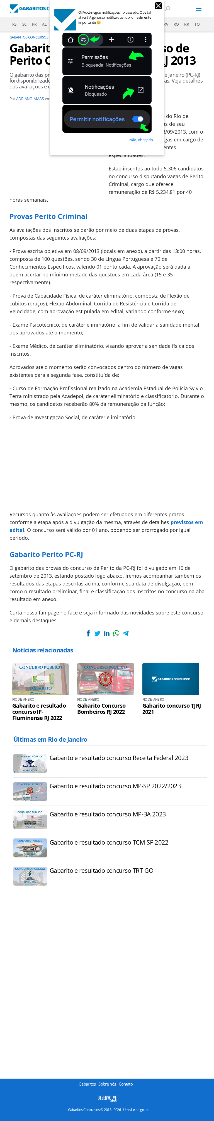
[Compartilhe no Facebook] (88, 633)
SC (24, 24)
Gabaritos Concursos (28, 37)
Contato (126, 1084)
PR (34, 24)
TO (197, 24)
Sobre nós (107, 1084)
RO (176, 24)
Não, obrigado (141, 139)
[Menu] (198, 8)
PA (166, 24)
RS (14, 24)
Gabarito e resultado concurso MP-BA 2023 (108, 814)
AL (44, 24)
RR (186, 24)
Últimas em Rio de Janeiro (50, 739)
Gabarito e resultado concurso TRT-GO (101, 870)
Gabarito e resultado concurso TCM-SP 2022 (109, 842)
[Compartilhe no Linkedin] (107, 633)
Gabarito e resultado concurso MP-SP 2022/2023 (115, 785)
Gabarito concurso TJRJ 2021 (171, 709)
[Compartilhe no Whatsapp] (116, 633)
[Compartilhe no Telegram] (125, 633)
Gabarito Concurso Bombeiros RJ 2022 (101, 709)
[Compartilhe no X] (97, 633)
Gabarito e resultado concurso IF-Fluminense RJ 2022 (39, 712)
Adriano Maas (30, 98)
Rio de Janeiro (23, 699)
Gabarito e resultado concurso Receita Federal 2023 (119, 757)
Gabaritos (87, 1084)
